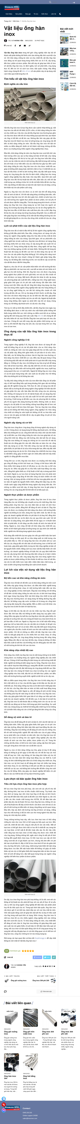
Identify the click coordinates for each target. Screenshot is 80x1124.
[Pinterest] (50, 966)
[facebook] (43, 966)
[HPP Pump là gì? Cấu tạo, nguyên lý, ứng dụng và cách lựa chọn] (64, 75)
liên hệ (40, 316)
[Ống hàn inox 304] (11, 1062)
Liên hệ (53, 14)
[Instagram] (52, 966)
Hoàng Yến (18, 40)
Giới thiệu (9, 14)
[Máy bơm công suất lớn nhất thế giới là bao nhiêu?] (64, 51)
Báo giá (28, 14)
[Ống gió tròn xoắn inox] (30, 1018)
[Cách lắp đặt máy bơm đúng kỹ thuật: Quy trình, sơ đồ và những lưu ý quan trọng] (64, 86)
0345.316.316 (27, 1112)
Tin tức (36, 14)
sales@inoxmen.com (30, 1118)
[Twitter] (47, 966)
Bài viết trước (13, 976)
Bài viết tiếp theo (45, 976)
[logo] (12, 10)
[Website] (45, 966)
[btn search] (74, 2)
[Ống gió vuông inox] (11, 1018)
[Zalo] (3, 1099)
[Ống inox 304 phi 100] (68, 1018)
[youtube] (54, 966)
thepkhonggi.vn (40, 938)
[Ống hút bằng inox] (30, 1062)
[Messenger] (3, 1110)
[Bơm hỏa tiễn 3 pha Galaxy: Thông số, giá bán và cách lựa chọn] (64, 40)
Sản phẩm (18, 14)
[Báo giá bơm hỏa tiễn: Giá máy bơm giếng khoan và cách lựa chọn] (64, 63)
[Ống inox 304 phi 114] (49, 1018)
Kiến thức (44, 14)
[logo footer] (12, 1108)
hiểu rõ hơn (26, 71)
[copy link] (30, 46)
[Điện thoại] (3, 1104)
